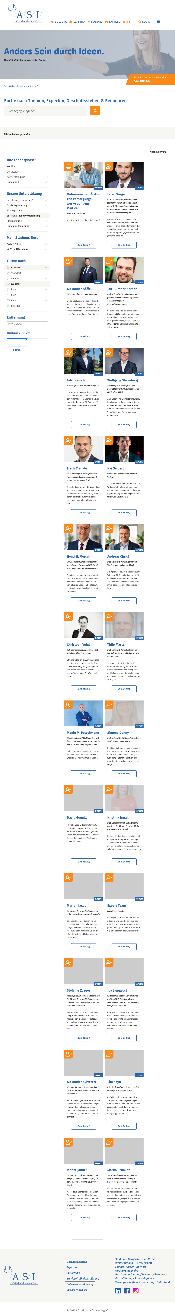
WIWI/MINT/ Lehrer (17, 249)
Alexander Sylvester (82, 1082)
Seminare (96, 22)
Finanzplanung (15, 210)
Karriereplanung (16, 177)
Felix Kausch (76, 380)
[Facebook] (127, 1292)
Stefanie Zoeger (78, 990)
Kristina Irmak (118, 817)
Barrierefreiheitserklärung (83, 1278)
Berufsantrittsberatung (20, 200)
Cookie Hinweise (77, 1290)
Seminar (15, 278)
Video (14, 300)
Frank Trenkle (77, 468)
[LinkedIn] (118, 1292)
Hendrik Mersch (78, 556)
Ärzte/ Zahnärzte (16, 244)
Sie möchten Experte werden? (151, 79)
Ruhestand (13, 182)
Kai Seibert (115, 468)
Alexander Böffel (79, 289)
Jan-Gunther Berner (122, 289)
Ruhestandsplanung (18, 226)
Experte (15, 268)
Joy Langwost (117, 990)
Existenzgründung (17, 205)
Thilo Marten (116, 644)
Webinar (15, 284)
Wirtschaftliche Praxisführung (23, 216)
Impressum (73, 1273)
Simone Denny (118, 732)
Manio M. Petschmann (83, 732)
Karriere (114, 22)
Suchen (17, 350)
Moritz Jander (77, 1170)
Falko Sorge (116, 194)
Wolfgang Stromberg (122, 380)
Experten (79, 22)
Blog (13, 295)
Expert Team (116, 905)
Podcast (15, 306)
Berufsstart (13, 172)
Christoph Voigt (78, 644)
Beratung (61, 22)
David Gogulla (77, 817)
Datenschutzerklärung (80, 1284)
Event (14, 289)
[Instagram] (135, 1292)
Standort (16, 273)
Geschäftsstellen (77, 1262)
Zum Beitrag (84, 245)
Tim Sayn (114, 1082)
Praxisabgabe (14, 221)
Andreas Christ (118, 556)
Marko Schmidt (118, 1170)
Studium (11, 166)
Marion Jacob (76, 905)
